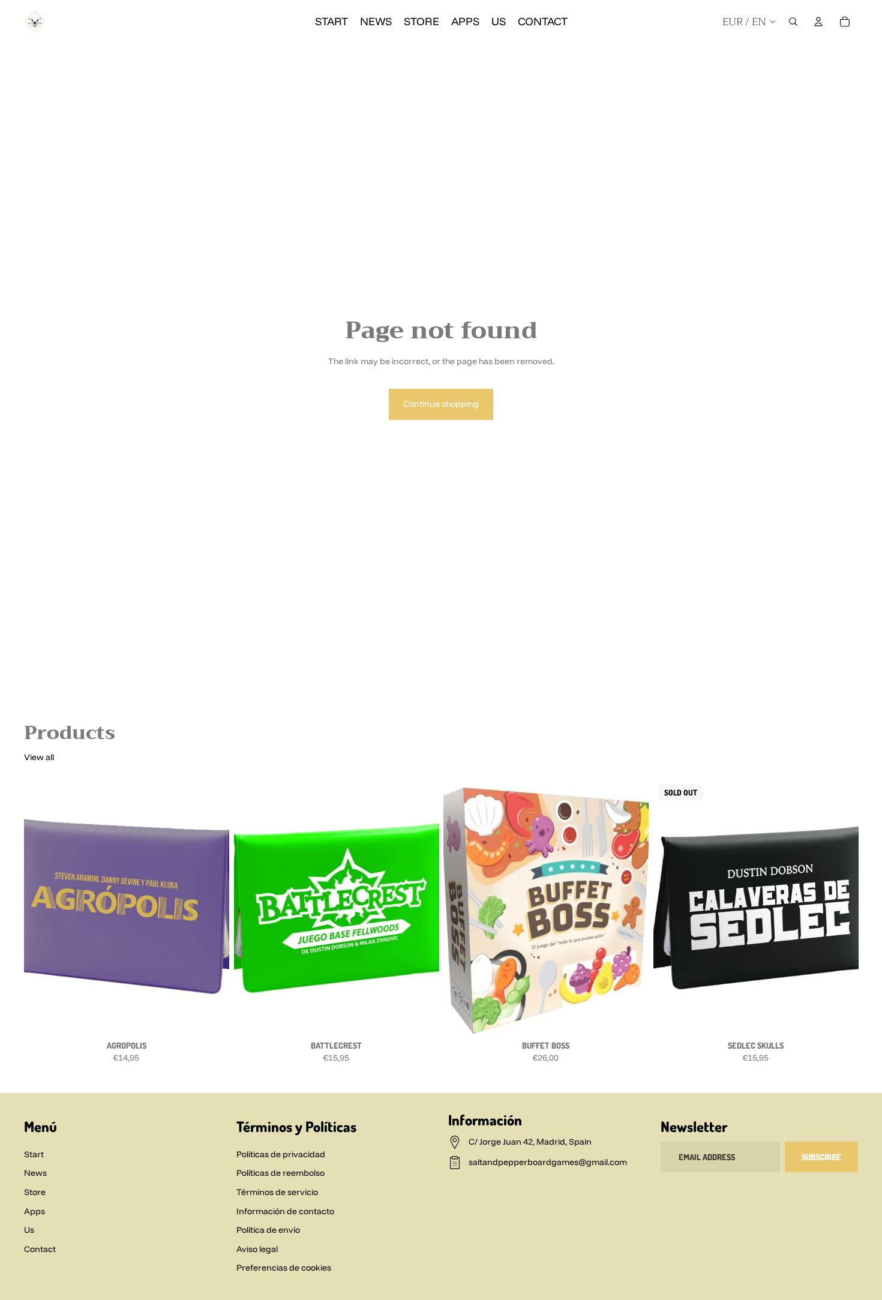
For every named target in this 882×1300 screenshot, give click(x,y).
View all (39, 757)
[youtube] (786, 55)
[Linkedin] (851, 55)
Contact (40, 1249)
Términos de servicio (277, 1192)
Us (29, 1229)
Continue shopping (441, 403)
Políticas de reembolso (280, 1172)
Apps (34, 1211)
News (35, 1172)
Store (35, 1192)
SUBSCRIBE (821, 1157)
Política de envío (268, 1229)
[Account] (818, 21)
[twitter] (829, 55)
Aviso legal (257, 1249)
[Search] (793, 21)
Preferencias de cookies (283, 1267)
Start (34, 1154)
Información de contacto (285, 1211)
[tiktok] (807, 55)
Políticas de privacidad (280, 1154)
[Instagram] (764, 55)
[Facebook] (743, 55)
